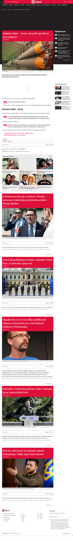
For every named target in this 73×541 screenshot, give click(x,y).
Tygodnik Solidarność (30, 5)
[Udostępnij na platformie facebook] (50, 144)
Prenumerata (64, 5)
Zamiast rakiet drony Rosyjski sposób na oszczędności (21, 9)
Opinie (58, 5)
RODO (11, 533)
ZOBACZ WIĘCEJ (22, 149)
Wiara (38, 5)
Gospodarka (16, 5)
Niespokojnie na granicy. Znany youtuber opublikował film (19, 133)
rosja (11, 149)
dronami (33, 98)
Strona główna (4, 9)
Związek (11, 5)
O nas (22, 513)
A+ (6, 2)
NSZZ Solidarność (14, 2)
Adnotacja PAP (6, 521)
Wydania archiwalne (7, 519)
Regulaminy (15, 533)
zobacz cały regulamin (61, 528)
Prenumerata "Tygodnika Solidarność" (10, 515)
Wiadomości (5, 5)
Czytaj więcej (66, 60)
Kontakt (23, 519)
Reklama (23, 521)
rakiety (17, 113)
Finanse (22, 5)
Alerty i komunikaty (45, 5)
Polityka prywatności (5, 533)
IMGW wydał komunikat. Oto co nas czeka (15, 135)
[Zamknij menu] (1, 2)
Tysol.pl (69, 533)
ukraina (15, 149)
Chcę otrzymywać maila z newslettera (60, 520)
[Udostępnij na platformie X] (51, 144)
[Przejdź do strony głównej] (35, 2)
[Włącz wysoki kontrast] (8, 2)
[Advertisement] (36, 20)
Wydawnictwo (24, 515)
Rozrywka (53, 5)
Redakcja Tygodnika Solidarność (9, 513)
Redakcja (23, 517)
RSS (19, 533)
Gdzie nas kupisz (6, 517)
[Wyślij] (70, 516)
